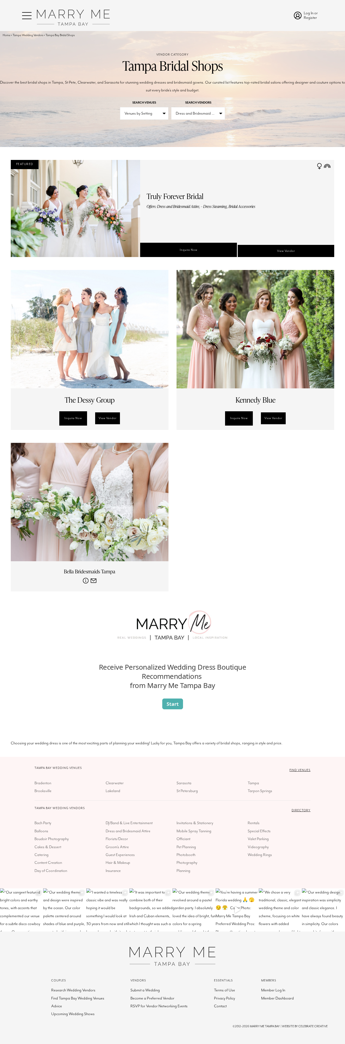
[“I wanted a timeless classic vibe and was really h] (107, 910)
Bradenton (42, 783)
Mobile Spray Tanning (194, 831)
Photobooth (186, 855)
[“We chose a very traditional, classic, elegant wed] (280, 910)
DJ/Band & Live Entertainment (129, 823)
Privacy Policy (224, 998)
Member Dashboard (277, 998)
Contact (220, 1006)
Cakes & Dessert (47, 847)
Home (6, 35)
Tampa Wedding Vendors (28, 35)
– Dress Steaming (214, 206)
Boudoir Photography (51, 839)
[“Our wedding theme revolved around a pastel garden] (194, 910)
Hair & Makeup (118, 862)
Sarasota (184, 783)
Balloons (41, 831)
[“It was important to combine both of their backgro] (150, 910)
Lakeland (113, 791)
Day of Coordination (50, 870)
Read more (85, 580)
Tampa (253, 783)
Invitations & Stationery (195, 823)
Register (310, 17)
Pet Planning (186, 847)
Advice (56, 1006)
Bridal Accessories (242, 206)
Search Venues (144, 102)
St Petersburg (187, 791)
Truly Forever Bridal (175, 196)
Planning (183, 870)
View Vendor (287, 253)
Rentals (254, 823)
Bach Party (42, 823)
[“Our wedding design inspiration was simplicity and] (323, 910)
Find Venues (299, 770)
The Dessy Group (90, 400)
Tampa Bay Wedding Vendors (59, 808)
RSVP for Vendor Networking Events (159, 1006)
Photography (187, 862)
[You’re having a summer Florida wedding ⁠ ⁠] (237, 910)
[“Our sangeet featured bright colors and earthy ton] (21, 910)
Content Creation (48, 862)
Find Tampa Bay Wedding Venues (77, 998)
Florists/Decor (117, 839)
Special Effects (259, 831)
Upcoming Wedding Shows (73, 1014)
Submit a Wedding (145, 990)
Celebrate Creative (313, 1026)
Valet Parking (258, 839)
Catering (41, 855)
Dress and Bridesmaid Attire (178, 206)
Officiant (183, 839)
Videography (258, 847)
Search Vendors (198, 102)
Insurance (113, 870)
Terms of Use (224, 990)
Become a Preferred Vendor (152, 998)
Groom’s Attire (117, 847)
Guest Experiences (120, 855)
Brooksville (42, 791)
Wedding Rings (260, 855)
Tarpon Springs (260, 791)
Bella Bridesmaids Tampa (89, 571)
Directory (301, 810)
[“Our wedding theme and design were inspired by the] (64, 910)
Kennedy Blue (255, 400)
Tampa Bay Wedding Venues (58, 768)
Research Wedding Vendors (73, 990)
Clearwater (115, 783)
